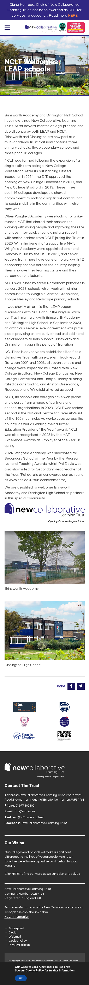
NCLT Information (17, 916)
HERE (73, 15)
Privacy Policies (19, 944)
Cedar (13, 932)
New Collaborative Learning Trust (43, 823)
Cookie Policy (18, 940)
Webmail (15, 936)
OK (21, 978)
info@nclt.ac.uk (24, 811)
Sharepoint (16, 928)
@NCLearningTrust (31, 817)
